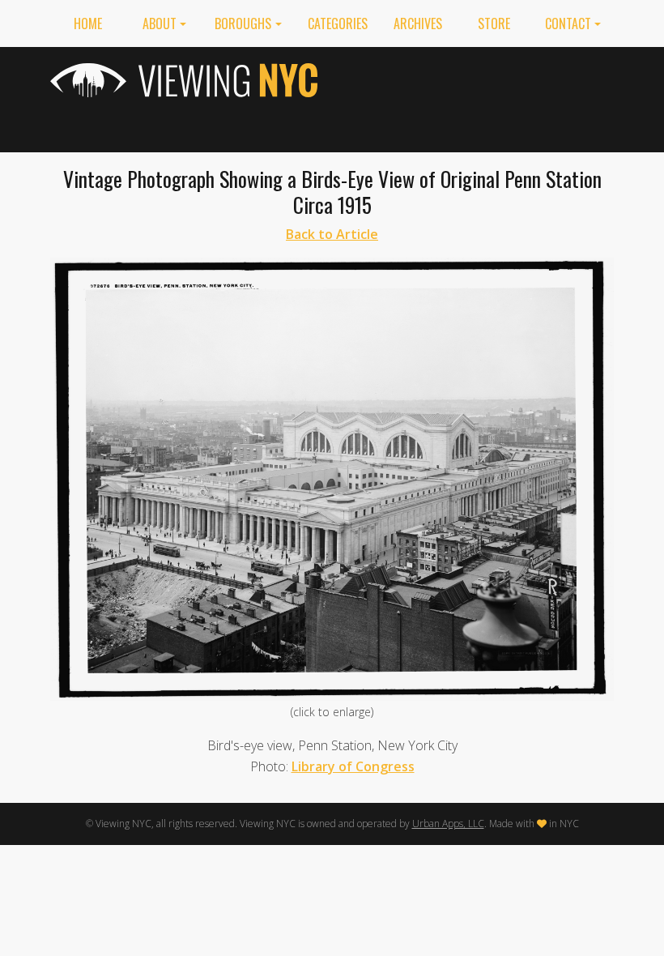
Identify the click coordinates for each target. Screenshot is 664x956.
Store (494, 23)
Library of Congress (353, 766)
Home (88, 23)
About (160, 23)
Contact (568, 23)
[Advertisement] (478, 96)
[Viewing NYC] (186, 80)
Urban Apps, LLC (448, 823)
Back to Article (332, 234)
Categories (338, 23)
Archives (418, 23)
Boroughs (243, 23)
